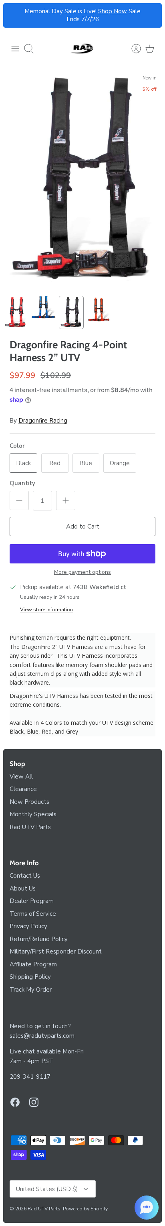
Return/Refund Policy (39, 939)
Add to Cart (82, 527)
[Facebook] (15, 1102)
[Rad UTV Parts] (82, 48)
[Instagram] (33, 1102)
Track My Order (31, 990)
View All (21, 777)
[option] (82, 181)
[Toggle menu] (15, 48)
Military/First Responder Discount (56, 951)
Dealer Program (32, 901)
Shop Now (112, 11)
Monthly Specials (33, 814)
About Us (23, 888)
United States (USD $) (47, 1189)
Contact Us (25, 876)
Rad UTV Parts (30, 827)
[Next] (151, 16)
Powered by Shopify (85, 1209)
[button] (147, 1208)
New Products (29, 802)
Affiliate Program (33, 964)
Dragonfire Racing (42, 421)
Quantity (22, 483)
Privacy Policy (28, 926)
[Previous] (14, 16)
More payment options (82, 572)
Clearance (23, 789)
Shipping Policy (30, 977)
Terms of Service (33, 914)
